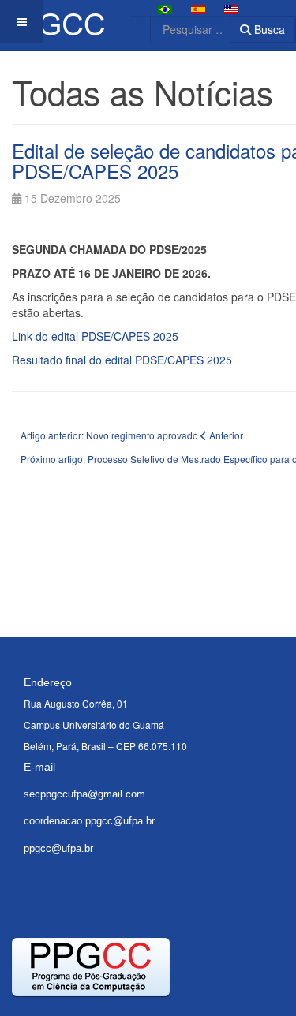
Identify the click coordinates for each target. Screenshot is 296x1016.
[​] (39, 885)
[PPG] (52, 21)
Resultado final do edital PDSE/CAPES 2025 (122, 360)
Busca (268, 29)
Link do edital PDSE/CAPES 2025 (95, 336)
